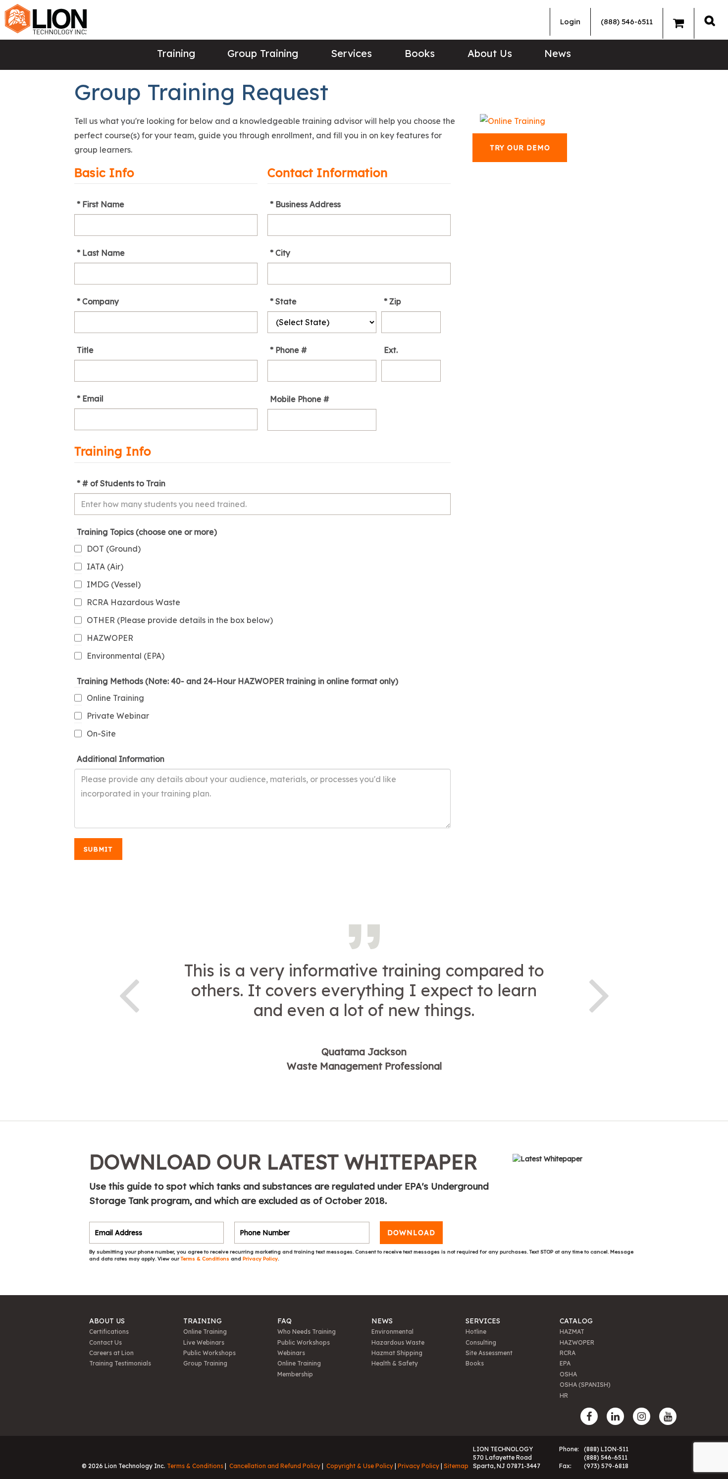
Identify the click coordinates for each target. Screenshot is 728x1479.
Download (411, 1232)
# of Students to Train (123, 483)
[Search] (710, 20)
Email (93, 398)
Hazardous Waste (397, 1342)
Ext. (391, 350)
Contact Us (105, 1342)
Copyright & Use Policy (359, 1466)
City (282, 253)
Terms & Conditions (206, 1258)
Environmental (392, 1331)
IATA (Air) (105, 566)
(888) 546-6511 (627, 21)
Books (420, 53)
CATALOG (576, 1320)
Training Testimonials (120, 1363)
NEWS (382, 1320)
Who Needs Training (306, 1331)
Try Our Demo (520, 147)
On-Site (101, 734)
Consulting (481, 1342)
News (557, 53)
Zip (395, 301)
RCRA (567, 1353)
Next (599, 993)
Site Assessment (489, 1353)
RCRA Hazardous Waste (133, 602)
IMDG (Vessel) (114, 584)
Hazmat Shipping (396, 1353)
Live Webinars (203, 1342)
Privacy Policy (260, 1258)
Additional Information (120, 759)
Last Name (103, 253)
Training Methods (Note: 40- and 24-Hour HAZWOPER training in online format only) (237, 681)
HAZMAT (572, 1331)
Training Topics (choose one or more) (147, 532)
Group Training (262, 53)
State (286, 301)
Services (351, 53)
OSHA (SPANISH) (585, 1384)
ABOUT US (107, 1320)
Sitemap (456, 1466)
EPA (565, 1363)
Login (570, 21)
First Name (103, 204)
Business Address (308, 204)
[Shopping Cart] (678, 23)
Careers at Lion (111, 1353)
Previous (129, 993)
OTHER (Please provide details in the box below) (180, 620)
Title (85, 350)
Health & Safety (394, 1363)
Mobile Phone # (299, 399)
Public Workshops (209, 1353)
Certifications (109, 1331)
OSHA (568, 1374)
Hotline (476, 1331)
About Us (490, 53)
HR (564, 1395)
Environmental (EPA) (125, 656)
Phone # (291, 350)
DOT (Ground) (114, 549)
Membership (295, 1374)
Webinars (291, 1353)
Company (100, 301)
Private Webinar (118, 716)
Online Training (115, 698)
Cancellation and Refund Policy (274, 1466)
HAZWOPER (110, 638)
